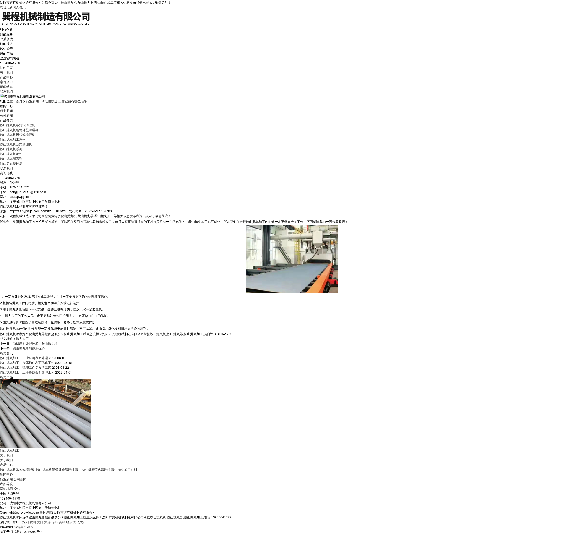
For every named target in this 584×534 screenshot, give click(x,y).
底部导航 (6, 483)
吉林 (62, 522)
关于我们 (6, 72)
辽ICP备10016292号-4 (26, 531)
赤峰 (55, 522)
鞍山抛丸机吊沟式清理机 (17, 125)
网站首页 (6, 67)
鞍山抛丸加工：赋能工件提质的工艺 (25, 367)
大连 (47, 522)
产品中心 (6, 77)
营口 (40, 522)
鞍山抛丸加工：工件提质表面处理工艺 (27, 372)
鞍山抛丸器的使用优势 (29, 348)
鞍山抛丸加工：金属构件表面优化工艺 (27, 362)
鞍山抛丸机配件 (11, 153)
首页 (19, 101)
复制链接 (45, 512)
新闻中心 (6, 474)
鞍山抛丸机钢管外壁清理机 (19, 129)
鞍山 (33, 522)
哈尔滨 (71, 522)
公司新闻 (6, 115)
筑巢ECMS (25, 526)
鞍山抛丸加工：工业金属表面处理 (24, 357)
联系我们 (6, 91)
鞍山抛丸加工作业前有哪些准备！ (66, 101)
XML (17, 488)
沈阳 (25, 522)
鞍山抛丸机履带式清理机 (17, 134)
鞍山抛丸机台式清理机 (16, 144)
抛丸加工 (22, 338)
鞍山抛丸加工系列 (13, 139)
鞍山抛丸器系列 (11, 158)
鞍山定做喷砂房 (11, 163)
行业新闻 (32, 101)
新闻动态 (6, 86)
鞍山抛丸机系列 (11, 149)
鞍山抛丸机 (69, 2)
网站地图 (6, 488)
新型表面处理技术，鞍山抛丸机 (35, 343)
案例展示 (6, 81)
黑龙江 (81, 522)
